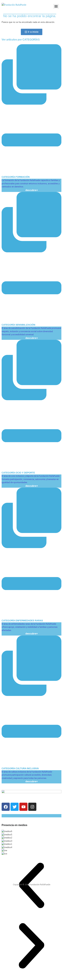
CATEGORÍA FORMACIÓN (16, 177)
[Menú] (56, 6)
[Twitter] (14, 807)
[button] (31, 111)
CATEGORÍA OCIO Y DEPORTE (18, 472)
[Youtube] (23, 807)
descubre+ (31, 190)
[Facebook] (6, 807)
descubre (30, 633)
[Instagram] (32, 807)
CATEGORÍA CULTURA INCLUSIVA (20, 768)
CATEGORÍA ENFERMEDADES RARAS (22, 620)
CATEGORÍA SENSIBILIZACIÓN (18, 324)
